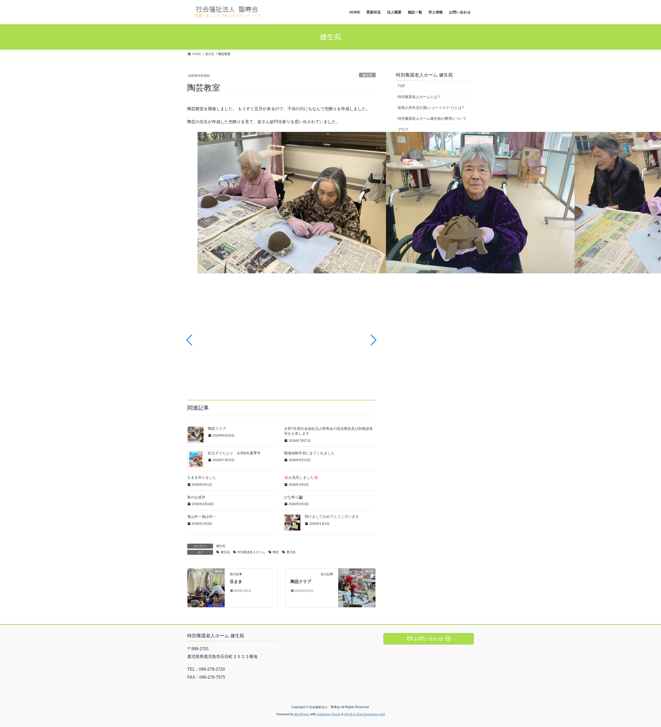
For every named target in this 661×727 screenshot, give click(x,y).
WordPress (302, 714)
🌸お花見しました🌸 (301, 477)
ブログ (403, 129)
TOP (401, 86)
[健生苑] (206, 587)
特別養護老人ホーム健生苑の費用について (432, 118)
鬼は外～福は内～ (201, 516)
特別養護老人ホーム (251, 552)
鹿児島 (291, 552)
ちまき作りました (201, 477)
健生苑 (367, 75)
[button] (189, 340)
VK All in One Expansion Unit (364, 714)
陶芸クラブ (217, 428)
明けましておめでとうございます (332, 516)
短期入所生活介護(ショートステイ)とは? (431, 108)
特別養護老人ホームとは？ (419, 97)
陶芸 (276, 552)
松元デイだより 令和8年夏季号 (234, 453)
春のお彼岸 (196, 497)
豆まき (236, 581)
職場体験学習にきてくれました (309, 453)
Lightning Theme (329, 714)
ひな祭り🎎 (293, 497)
